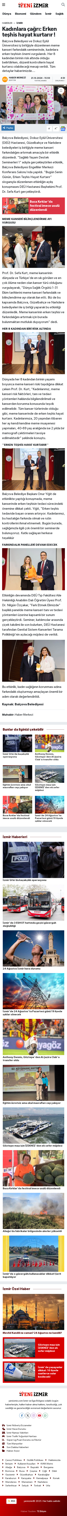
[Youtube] (39, 1415)
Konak (56, 1478)
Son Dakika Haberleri (18, 1447)
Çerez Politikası (13, 1460)
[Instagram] (33, 1415)
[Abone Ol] (63, 128)
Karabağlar (44, 1474)
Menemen (27, 1482)
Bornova (9, 1471)
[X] (27, 1415)
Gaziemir (10, 1474)
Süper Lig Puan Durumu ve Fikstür (24, 1440)
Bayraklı (35, 1467)
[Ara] (63, 5)
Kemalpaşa (42, 1478)
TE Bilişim (41, 1511)
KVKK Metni (47, 1464)
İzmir (48, 13)
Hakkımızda (54, 1460)
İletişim (9, 1464)
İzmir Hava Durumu (16, 1429)
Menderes (11, 1482)
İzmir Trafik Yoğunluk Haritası (22, 1436)
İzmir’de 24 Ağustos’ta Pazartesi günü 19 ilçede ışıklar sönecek (49, 818)
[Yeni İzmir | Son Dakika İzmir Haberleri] (33, 4)
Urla (48, 1485)
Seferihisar (11, 1485)
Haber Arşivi (13, 1451)
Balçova (21, 1467)
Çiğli (44, 1471)
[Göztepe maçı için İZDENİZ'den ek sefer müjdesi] (49, 774)
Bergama (48, 1467)
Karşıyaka (26, 1478)
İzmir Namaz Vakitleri (17, 1433)
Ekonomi (20, 13)
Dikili (54, 1471)
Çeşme (33, 1471)
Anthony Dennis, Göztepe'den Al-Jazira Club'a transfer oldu (48, 757)
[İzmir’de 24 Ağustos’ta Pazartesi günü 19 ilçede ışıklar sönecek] (49, 804)
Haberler (7, 23)
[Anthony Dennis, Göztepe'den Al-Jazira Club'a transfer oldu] (49, 743)
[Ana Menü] (3, 4)
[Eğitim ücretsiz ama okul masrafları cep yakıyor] (17, 774)
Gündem (35, 13)
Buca (22, 1471)
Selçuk (25, 1485)
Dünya (6, 13)
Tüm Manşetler (15, 1443)
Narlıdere (43, 1482)
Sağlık (59, 13)
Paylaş (10, 128)
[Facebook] (22, 1415)
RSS (13, 1501)
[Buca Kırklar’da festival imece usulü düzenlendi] (17, 804)
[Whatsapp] (45, 1415)
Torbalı (37, 1485)
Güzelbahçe (26, 1474)
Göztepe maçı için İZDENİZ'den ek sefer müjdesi (47, 788)
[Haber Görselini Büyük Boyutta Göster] (33, 246)
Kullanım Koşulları (26, 1464)
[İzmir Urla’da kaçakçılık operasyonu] (17, 743)
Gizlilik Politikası (35, 1460)
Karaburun (10, 1478)
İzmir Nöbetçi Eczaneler (19, 1425)
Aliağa (8, 1467)
